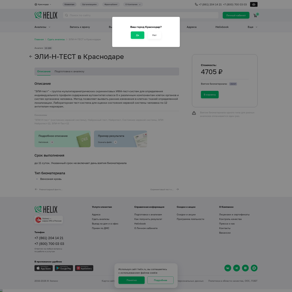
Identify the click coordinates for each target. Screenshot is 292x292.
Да (137, 35)
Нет (154, 35)
